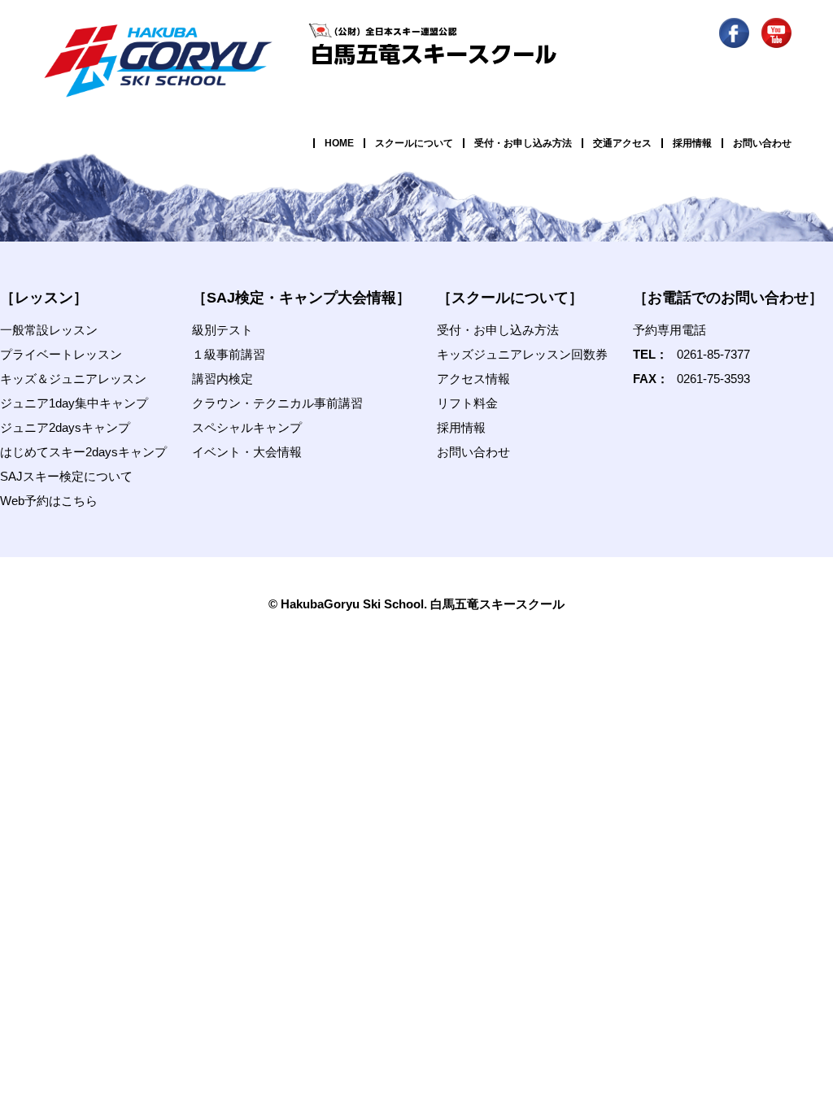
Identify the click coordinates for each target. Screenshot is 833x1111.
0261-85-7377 (713, 354)
